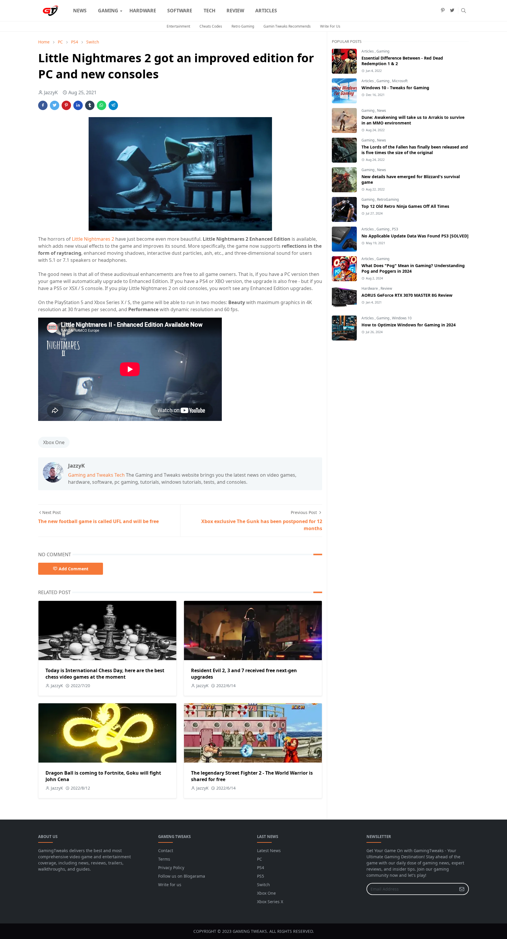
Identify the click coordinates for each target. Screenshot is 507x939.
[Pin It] (66, 105)
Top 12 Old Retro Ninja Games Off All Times (405, 206)
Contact (165, 850)
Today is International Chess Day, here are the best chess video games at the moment (104, 673)
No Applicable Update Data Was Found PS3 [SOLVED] (415, 236)
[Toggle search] (463, 10)
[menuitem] (79, 10)
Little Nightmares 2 (93, 239)
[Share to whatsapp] (101, 105)
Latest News (269, 850)
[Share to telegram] (113, 105)
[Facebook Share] (43, 105)
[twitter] (452, 10)
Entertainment (178, 26)
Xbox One (54, 442)
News (381, 110)
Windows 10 (402, 318)
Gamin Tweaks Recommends (287, 26)
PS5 (260, 876)
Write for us (169, 884)
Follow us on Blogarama (181, 876)
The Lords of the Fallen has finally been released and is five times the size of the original (414, 149)
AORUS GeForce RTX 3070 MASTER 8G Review (406, 295)
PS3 (395, 229)
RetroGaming (388, 199)
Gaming (382, 51)
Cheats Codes (211, 26)
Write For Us (330, 26)
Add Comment (73, 569)
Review (386, 288)
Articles (368, 51)
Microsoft (400, 80)
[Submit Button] (461, 889)
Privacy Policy (171, 867)
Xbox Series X (270, 901)
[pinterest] (442, 10)
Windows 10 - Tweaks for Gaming (395, 87)
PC (259, 859)
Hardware (370, 288)
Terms (164, 859)
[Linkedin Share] (78, 105)
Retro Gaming (242, 26)
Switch (263, 884)
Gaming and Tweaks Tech (96, 475)
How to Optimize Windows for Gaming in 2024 (408, 325)
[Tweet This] (54, 105)
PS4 (260, 867)
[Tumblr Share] (89, 105)
